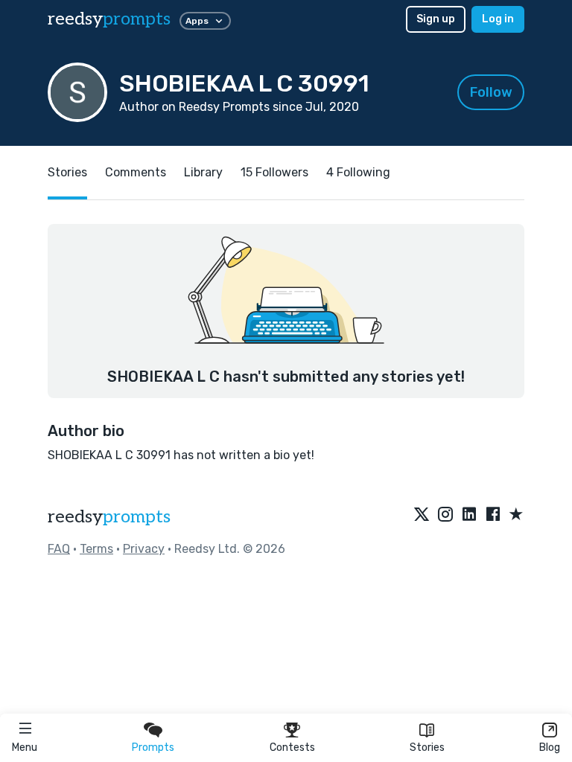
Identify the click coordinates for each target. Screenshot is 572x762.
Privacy (144, 549)
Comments (135, 172)
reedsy (109, 19)
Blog (549, 747)
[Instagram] (445, 515)
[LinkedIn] (469, 515)
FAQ (59, 549)
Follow (491, 92)
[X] (421, 515)
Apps (197, 21)
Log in (498, 19)
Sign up (435, 19)
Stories (427, 747)
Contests (292, 747)
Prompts (153, 747)
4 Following (358, 172)
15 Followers (274, 172)
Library (203, 172)
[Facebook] (493, 515)
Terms (96, 549)
